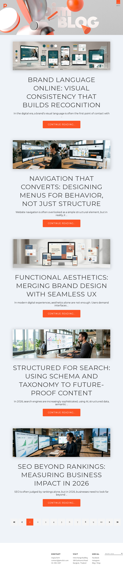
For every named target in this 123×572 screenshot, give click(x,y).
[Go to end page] (117, 522)
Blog (93, 563)
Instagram (96, 560)
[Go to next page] (109, 522)
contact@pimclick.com (60, 560)
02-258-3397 (56, 563)
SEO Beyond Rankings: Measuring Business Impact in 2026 (61, 474)
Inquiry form (55, 558)
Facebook (95, 558)
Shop (98, 563)
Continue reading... (61, 124)
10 (101, 522)
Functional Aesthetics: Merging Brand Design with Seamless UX (61, 285)
